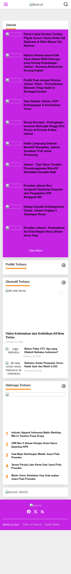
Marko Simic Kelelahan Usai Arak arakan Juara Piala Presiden (35, 477)
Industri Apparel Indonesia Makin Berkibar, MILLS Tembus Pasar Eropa (36, 434)
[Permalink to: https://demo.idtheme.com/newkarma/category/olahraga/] (63, 386)
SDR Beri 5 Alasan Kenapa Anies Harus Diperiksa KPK (34, 445)
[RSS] (42, 511)
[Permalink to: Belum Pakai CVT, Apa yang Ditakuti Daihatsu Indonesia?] (14, 350)
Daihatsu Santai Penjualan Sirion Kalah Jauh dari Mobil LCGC (43, 365)
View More (35, 250)
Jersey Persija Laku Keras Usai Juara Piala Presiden (36, 466)
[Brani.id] (36, 4)
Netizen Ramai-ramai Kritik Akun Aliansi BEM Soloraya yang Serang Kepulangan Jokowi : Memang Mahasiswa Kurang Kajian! (43, 63)
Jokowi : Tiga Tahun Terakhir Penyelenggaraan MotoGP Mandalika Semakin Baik (43, 168)
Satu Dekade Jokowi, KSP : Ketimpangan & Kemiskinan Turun (42, 105)
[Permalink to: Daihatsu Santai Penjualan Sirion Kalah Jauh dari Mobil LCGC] (14, 368)
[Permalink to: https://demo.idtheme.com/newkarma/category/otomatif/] (63, 282)
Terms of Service (32, 524)
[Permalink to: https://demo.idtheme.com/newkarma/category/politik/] (63, 265)
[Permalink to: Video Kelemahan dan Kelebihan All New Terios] (35, 309)
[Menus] (6, 4)
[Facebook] (28, 511)
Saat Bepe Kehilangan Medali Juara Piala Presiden (35, 456)
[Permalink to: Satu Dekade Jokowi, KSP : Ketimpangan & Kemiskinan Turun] (13, 106)
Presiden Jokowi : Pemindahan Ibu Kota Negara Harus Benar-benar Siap (44, 231)
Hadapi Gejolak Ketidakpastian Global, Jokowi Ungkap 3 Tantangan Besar (44, 210)
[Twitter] (35, 511)
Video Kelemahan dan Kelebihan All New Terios (35, 335)
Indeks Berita (52, 524)
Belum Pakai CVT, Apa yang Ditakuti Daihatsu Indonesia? (41, 350)
